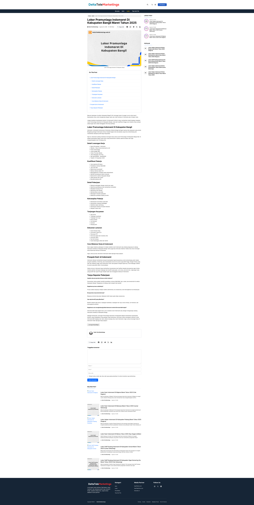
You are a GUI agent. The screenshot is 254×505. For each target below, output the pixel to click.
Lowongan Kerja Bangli (93, 324)
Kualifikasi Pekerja (96, 84)
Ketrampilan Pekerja (97, 91)
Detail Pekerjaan (96, 87)
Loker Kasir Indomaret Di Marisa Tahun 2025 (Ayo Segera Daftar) (121, 434)
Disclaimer (149, 501)
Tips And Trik (135, 11)
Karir (123, 11)
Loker (128, 11)
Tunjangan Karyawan (97, 94)
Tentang (139, 501)
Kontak (143, 501)
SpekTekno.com (138, 486)
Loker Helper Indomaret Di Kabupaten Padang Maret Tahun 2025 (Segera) (157, 22)
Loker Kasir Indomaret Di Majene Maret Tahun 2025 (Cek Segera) (157, 36)
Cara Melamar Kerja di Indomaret (100, 101)
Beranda (117, 11)
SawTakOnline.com (138, 488)
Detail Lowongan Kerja (97, 81)
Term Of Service (163, 501)
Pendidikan (117, 490)
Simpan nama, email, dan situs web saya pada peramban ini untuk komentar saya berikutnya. (112, 376)
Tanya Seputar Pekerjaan (96, 107)
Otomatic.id (137, 490)
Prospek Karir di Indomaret (97, 104)
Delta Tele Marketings (93, 26)
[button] (147, 4)
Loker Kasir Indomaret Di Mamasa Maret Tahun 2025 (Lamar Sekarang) (157, 30)
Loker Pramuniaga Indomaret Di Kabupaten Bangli (102, 77)
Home (89, 15)
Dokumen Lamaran (96, 97)
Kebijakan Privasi (155, 501)
